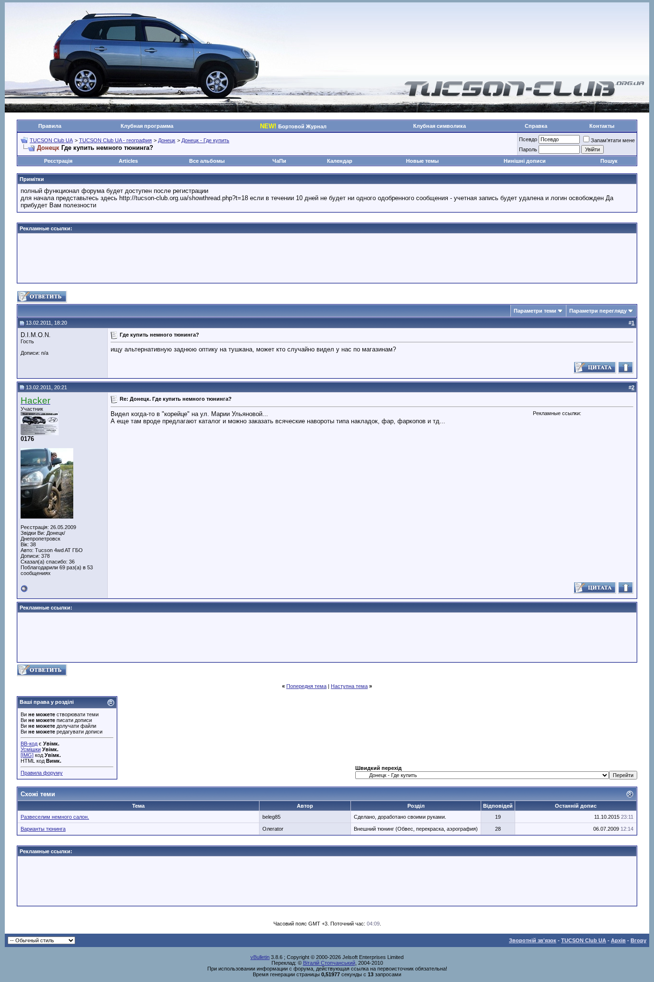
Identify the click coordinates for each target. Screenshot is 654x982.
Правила (49, 126)
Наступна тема (349, 686)
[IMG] (27, 755)
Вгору (638, 940)
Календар (339, 161)
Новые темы (422, 161)
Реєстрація (58, 161)
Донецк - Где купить (205, 140)
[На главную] (524, 95)
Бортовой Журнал (293, 126)
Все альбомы (207, 161)
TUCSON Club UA (51, 140)
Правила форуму (42, 773)
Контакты (601, 126)
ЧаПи (279, 161)
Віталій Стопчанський (329, 963)
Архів (618, 940)
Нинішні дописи (525, 161)
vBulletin (260, 957)
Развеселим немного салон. (55, 817)
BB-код (29, 743)
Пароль (528, 149)
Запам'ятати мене (613, 140)
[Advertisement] (327, 258)
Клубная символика (439, 126)
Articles (128, 161)
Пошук (609, 161)
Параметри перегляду (598, 311)
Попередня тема (306, 686)
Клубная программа (147, 126)
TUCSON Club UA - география (115, 140)
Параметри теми (535, 311)
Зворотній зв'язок (532, 940)
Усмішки (31, 749)
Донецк (166, 140)
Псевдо (528, 139)
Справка (536, 126)
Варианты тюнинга (43, 829)
